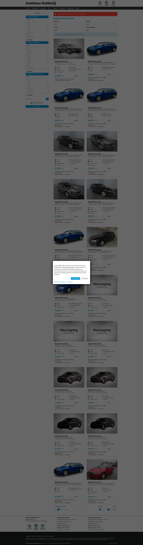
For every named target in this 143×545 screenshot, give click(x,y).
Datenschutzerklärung (60, 282)
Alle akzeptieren (75, 278)
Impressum (70, 282)
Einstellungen (85, 278)
